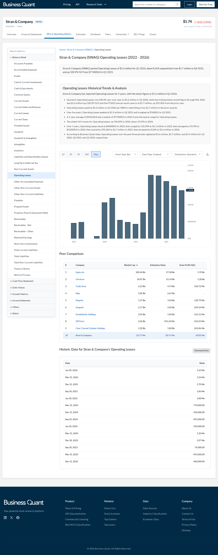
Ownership (121, 34)
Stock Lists (110, 508)
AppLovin (80, 272)
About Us (187, 508)
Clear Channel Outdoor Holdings (90, 328)
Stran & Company (84, 335)
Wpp (78, 293)
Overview (11, 34)
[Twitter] (11, 517)
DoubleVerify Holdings (86, 314)
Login (189, 4)
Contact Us (188, 513)
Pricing (67, 4)
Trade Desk (81, 286)
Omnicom (80, 279)
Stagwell (79, 307)
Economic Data (151, 519)
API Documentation (75, 513)
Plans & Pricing (73, 508)
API (77, 4)
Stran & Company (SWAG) (80, 49)
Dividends (95, 34)
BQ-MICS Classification (77, 524)
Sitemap (186, 530)
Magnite (79, 300)
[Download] (207, 154)
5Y (78, 154)
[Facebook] (17, 517)
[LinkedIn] (5, 517)
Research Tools (94, 4)
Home (62, 49)
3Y (71, 154)
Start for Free (205, 4)
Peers (108, 34)
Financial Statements (31, 34)
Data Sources (150, 508)
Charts (153, 34)
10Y (87, 154)
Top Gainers (110, 519)
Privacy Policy (189, 524)
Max (96, 154)
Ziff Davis (80, 321)
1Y (63, 154)
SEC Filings (139, 34)
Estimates (81, 34)
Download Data (201, 350)
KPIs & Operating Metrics (59, 34)
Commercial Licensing (76, 519)
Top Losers (109, 524)
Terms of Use (188, 519)
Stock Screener (112, 513)
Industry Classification (155, 513)
